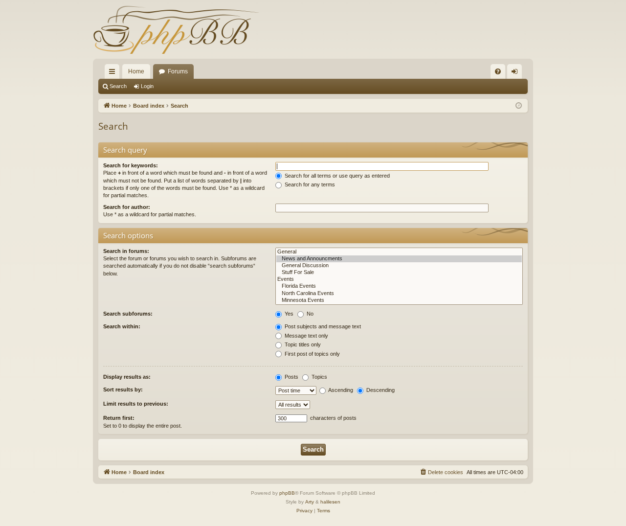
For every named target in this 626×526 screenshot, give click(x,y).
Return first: (118, 418)
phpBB (287, 493)
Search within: (121, 326)
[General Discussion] (399, 265)
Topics (318, 377)
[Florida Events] (399, 286)
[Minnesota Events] (399, 300)
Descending (380, 390)
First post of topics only (311, 354)
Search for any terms (309, 184)
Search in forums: (126, 251)
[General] (399, 252)
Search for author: (126, 207)
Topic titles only (302, 344)
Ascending (340, 390)
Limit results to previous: (135, 404)
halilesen (330, 501)
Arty (309, 501)
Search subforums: (128, 314)
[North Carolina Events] (399, 293)
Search (118, 86)
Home (136, 71)
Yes (288, 314)
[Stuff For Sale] (399, 272)
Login (147, 86)
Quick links (114, 73)
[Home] (176, 29)
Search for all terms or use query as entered (336, 176)
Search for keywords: (130, 165)
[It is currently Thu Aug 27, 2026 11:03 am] (518, 106)
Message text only (305, 336)
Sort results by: (123, 389)
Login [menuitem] (516, 73)
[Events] (399, 279)
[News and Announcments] (399, 258)
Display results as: (127, 377)
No (309, 314)
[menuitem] (498, 71)
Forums (178, 71)
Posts (290, 377)
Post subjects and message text (322, 326)
